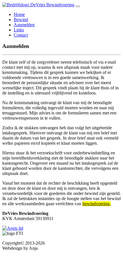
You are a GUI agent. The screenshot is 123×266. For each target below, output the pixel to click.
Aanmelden (24, 24)
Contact (21, 35)
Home (19, 14)
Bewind (21, 19)
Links (19, 29)
